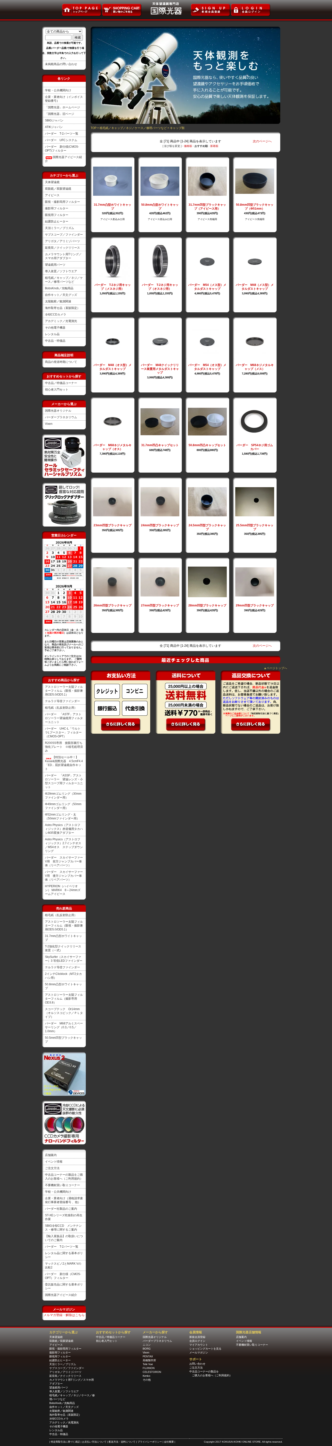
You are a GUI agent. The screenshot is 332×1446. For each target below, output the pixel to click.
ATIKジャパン (54, 127)
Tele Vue (148, 1364)
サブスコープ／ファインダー (64, 234)
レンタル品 (52, 334)
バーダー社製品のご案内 (61, 1208)
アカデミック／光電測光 (61, 321)
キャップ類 (177, 128)
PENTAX (148, 1356)
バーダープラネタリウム (61, 417)
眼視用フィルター (56, 215)
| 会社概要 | (169, 1441)
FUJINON (149, 1368)
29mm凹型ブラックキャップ (255, 605)
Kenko (146, 1375)
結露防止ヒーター (56, 221)
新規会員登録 (197, 1336)
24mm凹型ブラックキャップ (160, 525)
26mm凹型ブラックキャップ (112, 605)
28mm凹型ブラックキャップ (207, 605)
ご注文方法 (52, 1168)
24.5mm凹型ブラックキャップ (207, 527)
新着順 (214, 146)
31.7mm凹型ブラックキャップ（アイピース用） (207, 206)
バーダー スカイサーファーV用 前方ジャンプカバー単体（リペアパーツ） (64, 861)
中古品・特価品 (55, 340)
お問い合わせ (197, 1363)
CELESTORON (152, 1371)
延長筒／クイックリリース (62, 247)
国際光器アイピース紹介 (61, 1295)
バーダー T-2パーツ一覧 (61, 133)
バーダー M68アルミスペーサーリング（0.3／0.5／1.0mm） (64, 1027)
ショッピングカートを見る (205, 1348)
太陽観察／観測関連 (58, 301)
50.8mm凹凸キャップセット (207, 445)
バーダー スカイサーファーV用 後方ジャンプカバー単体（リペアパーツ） (64, 875)
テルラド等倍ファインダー (62, 701)
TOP (93, 128)
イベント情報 (53, 1161)
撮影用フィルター (56, 208)
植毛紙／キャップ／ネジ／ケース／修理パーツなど (133, 128)
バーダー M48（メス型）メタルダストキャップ (255, 286)
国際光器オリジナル (58, 410)
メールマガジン (198, 1352)
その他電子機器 (55, 327)
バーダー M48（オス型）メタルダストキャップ (112, 367)
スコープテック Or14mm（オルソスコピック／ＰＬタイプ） (64, 1013)
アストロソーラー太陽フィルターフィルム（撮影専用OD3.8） (64, 998)
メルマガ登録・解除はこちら (64, 1315)
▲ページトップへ (275, 668)
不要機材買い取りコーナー (62, 1185)
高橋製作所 (149, 1360)
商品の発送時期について (61, 362)
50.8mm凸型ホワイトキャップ (160, 206)
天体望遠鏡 (52, 182)
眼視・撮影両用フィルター (62, 202)
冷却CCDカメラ (55, 314)
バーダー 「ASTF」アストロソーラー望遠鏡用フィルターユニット (64, 718)
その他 (147, 1379)
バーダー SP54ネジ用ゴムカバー (254, 447)
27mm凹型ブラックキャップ (160, 605)
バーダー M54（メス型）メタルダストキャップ (207, 286)
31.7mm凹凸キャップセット (160, 445)
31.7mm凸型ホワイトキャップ (112, 206)
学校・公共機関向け (58, 90)
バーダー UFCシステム (61, 140)
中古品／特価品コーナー (61, 383)
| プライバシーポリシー (149, 1441)
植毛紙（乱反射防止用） (61, 707)
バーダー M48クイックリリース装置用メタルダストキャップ (160, 368)
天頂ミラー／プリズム (59, 228)
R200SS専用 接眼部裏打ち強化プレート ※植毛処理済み (64, 746)
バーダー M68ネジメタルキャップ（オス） (112, 447)
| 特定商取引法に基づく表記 (65, 1441)
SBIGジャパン (54, 120)
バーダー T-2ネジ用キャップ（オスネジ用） (160, 286)
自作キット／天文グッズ (61, 295)
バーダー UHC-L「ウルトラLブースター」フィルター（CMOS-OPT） (63, 732)
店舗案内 (51, 1155)
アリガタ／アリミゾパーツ (62, 241)
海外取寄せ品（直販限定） (62, 308)
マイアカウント (198, 1344)
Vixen (48, 423)
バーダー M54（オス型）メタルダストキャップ (207, 367)
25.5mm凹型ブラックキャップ (254, 527)
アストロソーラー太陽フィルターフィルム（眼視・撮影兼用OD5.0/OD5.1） (64, 690)
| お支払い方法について (94, 1441)
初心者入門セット (56, 389)
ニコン (147, 1344)
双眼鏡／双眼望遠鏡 (58, 188)
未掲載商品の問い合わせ (61, 64)
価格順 (188, 146)
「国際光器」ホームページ (62, 107)
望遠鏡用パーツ (55, 264)
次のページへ (262, 141)
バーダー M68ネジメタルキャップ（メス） (255, 367)
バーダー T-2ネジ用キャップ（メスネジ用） (113, 286)
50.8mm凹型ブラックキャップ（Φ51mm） (254, 206)
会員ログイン (197, 1340)
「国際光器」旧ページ (59, 114)
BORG (147, 1348)
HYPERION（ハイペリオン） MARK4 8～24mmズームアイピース (62, 890)
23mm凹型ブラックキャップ (112, 525)
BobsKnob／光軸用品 (59, 288)
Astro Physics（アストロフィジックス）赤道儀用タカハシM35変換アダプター (64, 828)
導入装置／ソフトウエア (61, 271)
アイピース (52, 195)
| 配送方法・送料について (121, 1441)
